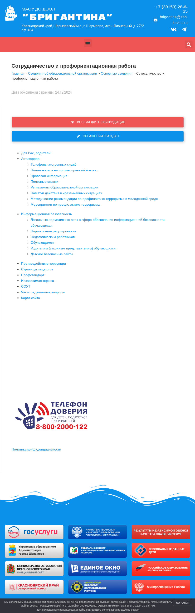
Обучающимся (42, 242)
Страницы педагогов (37, 269)
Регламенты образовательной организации (64, 187)
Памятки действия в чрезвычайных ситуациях (66, 193)
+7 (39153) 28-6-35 (172, 9)
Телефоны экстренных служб (53, 164)
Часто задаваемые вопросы (43, 292)
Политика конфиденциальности (36, 449)
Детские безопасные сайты (52, 254)
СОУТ (25, 286)
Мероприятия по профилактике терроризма (65, 204)
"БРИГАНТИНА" (67, 17)
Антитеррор (30, 159)
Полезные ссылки (44, 181)
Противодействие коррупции (43, 263)
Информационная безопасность (46, 214)
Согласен (182, 603)
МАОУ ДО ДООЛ (38, 9)
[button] (88, 43)
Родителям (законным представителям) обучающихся (73, 248)
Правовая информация (49, 176)
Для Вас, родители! (36, 153)
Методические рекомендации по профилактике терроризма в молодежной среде (94, 199)
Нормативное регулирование (53, 231)
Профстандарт (32, 275)
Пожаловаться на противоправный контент (64, 170)
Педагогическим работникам (53, 237)
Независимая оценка (37, 281)
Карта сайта (30, 298)
